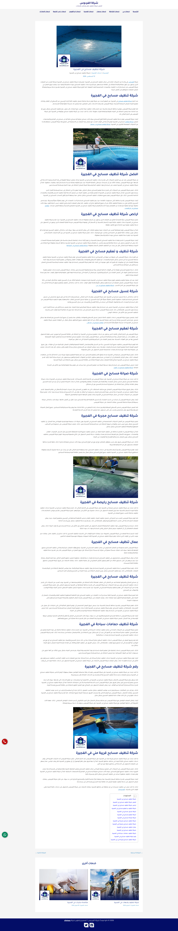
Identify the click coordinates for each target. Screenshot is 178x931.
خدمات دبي (126, 12)
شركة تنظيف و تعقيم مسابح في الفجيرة (124, 808)
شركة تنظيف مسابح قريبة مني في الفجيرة (123, 839)
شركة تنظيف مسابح (125, 101)
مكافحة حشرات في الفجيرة (77, 903)
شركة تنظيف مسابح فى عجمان (100, 124)
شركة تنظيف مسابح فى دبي (105, 285)
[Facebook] (92, 925)
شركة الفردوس (89, 3)
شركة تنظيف (129, 122)
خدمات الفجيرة (88, 12)
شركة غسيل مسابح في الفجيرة (126, 811)
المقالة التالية (40, 853)
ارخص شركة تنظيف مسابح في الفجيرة (124, 805)
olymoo (67, 921)
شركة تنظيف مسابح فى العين (123, 368)
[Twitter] (86, 925)
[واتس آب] (4, 834)
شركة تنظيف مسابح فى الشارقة (77, 246)
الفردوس (131, 82)
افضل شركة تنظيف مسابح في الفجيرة (124, 802)
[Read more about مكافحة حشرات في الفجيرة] (63, 885)
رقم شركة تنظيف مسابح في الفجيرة (125, 836)
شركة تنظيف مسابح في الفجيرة (126, 799)
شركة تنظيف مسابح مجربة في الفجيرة (124, 821)
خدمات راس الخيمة (59, 12)
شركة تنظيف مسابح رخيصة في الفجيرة (124, 824)
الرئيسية (135, 12)
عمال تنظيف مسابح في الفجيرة (126, 827)
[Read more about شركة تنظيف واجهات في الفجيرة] (114, 885)
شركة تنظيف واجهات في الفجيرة (126, 903)
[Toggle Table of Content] (134, 796)
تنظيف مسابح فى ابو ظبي (95, 323)
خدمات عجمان (101, 12)
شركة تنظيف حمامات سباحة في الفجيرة (124, 833)
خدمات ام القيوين (75, 12)
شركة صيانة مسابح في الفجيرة (126, 818)
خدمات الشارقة (114, 12)
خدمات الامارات (45, 12)
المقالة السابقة (137, 853)
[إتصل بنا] (4, 741)
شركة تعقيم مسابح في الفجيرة (126, 815)
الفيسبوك (121, 790)
